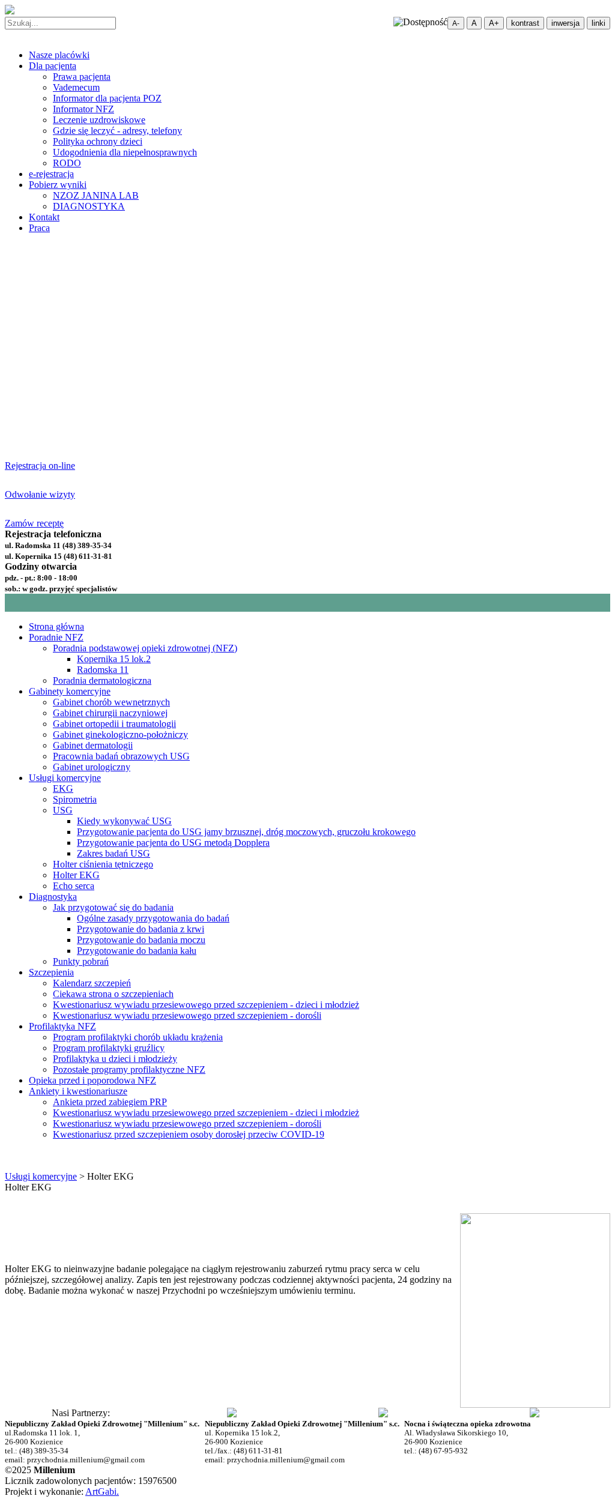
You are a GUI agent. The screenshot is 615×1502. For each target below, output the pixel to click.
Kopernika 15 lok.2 (114, 659)
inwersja (565, 23)
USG (63, 810)
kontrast (525, 23)
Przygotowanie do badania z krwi (140, 929)
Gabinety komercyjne (70, 691)
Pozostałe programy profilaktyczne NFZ (129, 1069)
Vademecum (76, 87)
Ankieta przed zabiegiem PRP (110, 1102)
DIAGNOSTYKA (89, 206)
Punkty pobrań (81, 961)
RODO (67, 163)
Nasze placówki (59, 55)
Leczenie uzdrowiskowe (99, 120)
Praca (39, 228)
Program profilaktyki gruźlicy (109, 1048)
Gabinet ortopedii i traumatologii (114, 724)
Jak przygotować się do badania (113, 907)
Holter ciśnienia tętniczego (103, 864)
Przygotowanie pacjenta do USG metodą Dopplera (173, 842)
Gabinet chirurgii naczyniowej (110, 713)
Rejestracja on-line (40, 465)
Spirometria (75, 799)
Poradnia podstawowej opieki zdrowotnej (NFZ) (145, 648)
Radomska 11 (103, 670)
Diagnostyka (53, 896)
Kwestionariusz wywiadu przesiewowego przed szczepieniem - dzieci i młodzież (206, 1005)
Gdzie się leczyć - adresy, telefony (117, 130)
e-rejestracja (51, 174)
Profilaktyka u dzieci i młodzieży (115, 1059)
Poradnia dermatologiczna (102, 680)
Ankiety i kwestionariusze (78, 1091)
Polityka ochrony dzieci (97, 141)
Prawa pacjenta (82, 76)
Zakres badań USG (113, 853)
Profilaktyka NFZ (62, 1026)
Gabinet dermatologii (93, 745)
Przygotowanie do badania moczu (141, 940)
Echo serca (73, 886)
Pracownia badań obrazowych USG (121, 756)
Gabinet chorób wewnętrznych (111, 702)
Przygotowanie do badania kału (136, 951)
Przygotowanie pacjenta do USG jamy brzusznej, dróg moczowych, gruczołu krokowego (246, 832)
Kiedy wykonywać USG (124, 821)
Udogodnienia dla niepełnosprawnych (125, 152)
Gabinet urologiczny (91, 767)
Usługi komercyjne (65, 778)
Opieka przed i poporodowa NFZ (92, 1080)
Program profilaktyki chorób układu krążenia (138, 1037)
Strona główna (56, 626)
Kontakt (44, 217)
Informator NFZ (83, 109)
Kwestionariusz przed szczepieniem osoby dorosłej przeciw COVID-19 (188, 1134)
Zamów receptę (34, 523)
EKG (63, 788)
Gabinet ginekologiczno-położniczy (120, 734)
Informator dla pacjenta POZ (107, 98)
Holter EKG (76, 875)
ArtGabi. (102, 1491)
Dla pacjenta (52, 66)
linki (598, 23)
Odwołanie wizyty (40, 494)
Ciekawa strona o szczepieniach (113, 994)
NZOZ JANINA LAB (96, 195)
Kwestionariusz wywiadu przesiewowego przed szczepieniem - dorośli (187, 1015)
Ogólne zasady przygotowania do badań (153, 918)
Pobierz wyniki (57, 184)
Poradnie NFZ (56, 637)
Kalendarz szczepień (92, 983)
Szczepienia (51, 972)
